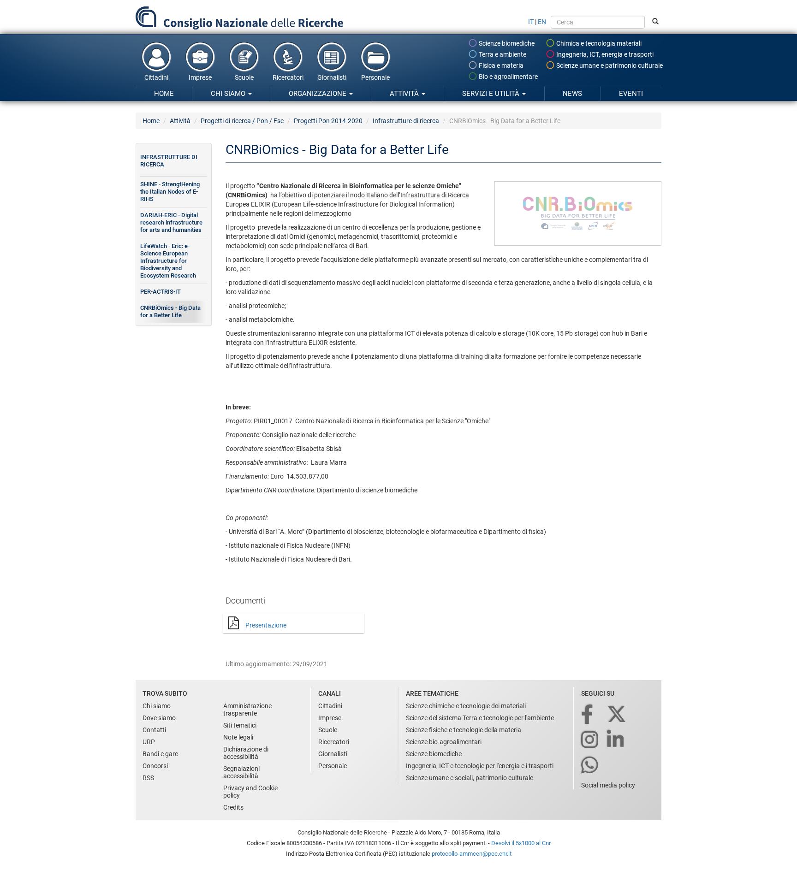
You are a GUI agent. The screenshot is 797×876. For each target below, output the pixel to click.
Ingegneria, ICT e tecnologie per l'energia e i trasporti (479, 765)
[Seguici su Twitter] (617, 714)
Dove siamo (159, 718)
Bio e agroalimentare (507, 76)
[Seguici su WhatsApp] (590, 765)
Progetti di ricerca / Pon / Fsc (242, 120)
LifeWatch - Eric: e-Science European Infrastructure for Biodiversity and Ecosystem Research (168, 261)
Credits (233, 807)
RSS (148, 777)
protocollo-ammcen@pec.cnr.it (472, 853)
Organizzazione (318, 93)
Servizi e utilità (491, 93)
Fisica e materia (500, 65)
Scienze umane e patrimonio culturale (609, 65)
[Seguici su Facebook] (588, 714)
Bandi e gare (160, 754)
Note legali (238, 737)
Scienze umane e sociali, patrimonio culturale (469, 777)
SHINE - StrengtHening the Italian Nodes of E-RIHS (170, 191)
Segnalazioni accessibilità (241, 772)
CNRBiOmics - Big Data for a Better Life (170, 311)
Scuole (244, 77)
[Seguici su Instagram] (590, 740)
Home (164, 93)
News (572, 93)
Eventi (631, 93)
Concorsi (155, 765)
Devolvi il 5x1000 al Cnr (521, 843)
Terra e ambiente (501, 54)
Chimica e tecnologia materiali (598, 43)
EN (542, 21)
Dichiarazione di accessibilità (245, 753)
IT (531, 21)
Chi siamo (229, 93)
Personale (375, 77)
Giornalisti (331, 77)
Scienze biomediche (506, 43)
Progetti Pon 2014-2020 (328, 120)
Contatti (154, 730)
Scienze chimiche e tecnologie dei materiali (466, 706)
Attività (405, 93)
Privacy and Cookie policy (250, 791)
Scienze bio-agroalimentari (444, 742)
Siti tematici (239, 725)
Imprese (200, 77)
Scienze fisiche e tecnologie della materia (463, 730)
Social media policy (608, 785)
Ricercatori (288, 77)
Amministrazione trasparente (247, 709)
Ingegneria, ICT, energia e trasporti (604, 54)
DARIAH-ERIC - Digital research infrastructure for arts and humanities (171, 222)
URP (149, 742)
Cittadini (156, 77)
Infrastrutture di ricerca (406, 120)
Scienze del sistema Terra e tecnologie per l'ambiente (480, 718)
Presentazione (265, 625)
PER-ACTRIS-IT (160, 291)
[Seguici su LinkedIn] (616, 740)
